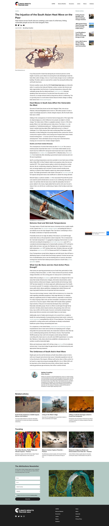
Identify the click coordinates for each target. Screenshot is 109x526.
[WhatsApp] (24, 516)
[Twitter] (19, 516)
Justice (78, 3)
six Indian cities (43, 153)
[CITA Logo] (24, 510)
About (77, 511)
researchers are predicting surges (60, 326)
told (51, 177)
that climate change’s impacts (49, 228)
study (60, 146)
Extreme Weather (62, 3)
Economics (71, 3)
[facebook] (16, 516)
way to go (60, 344)
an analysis (47, 278)
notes (66, 124)
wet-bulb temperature (58, 242)
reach (41, 248)
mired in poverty (58, 91)
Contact (77, 516)
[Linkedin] (22, 516)
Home (77, 509)
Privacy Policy (79, 519)
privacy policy (34, 495)
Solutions (92, 3)
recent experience (35, 319)
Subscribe (78, 514)
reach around (41, 250)
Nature (85, 3)
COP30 (53, 3)
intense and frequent (45, 99)
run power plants (67, 172)
